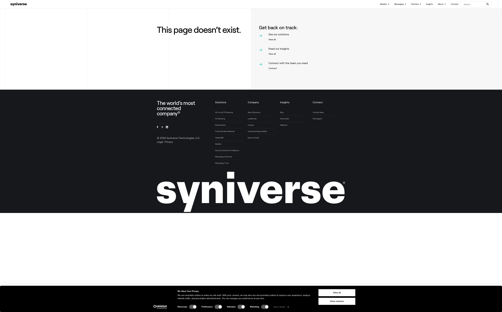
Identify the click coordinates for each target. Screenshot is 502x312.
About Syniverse (254, 112)
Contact (454, 4)
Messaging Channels (223, 157)
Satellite (218, 144)
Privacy (169, 141)
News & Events (253, 138)
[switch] (218, 307)
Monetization (220, 125)
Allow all (337, 292)
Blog (282, 112)
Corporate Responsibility (257, 131)
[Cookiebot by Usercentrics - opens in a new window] (160, 307)
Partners (415, 4)
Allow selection (337, 301)
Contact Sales (318, 112)
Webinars (284, 125)
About (440, 4)
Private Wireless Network (225, 131)
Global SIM (219, 138)
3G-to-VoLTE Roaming (224, 112)
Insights (429, 4)
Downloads (284, 119)
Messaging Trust (222, 163)
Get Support (317, 119)
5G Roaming (220, 119)
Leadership (252, 119)
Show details (279, 307)
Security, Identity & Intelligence (227, 150)
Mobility (383, 4)
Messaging (399, 4)
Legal (160, 141)
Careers (251, 125)
